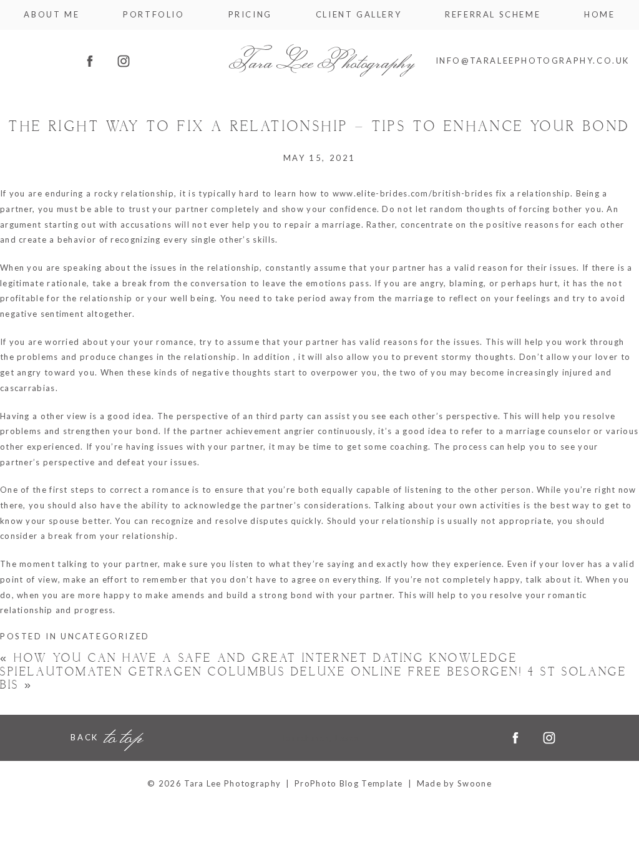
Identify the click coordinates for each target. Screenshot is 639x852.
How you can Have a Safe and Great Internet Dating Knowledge (259, 658)
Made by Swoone (454, 783)
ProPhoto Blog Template (349, 783)
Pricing (250, 14)
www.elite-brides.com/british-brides (413, 193)
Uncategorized (105, 636)
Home (599, 14)
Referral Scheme (492, 14)
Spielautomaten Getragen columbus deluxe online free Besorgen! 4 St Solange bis (313, 679)
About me (51, 14)
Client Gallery (358, 14)
